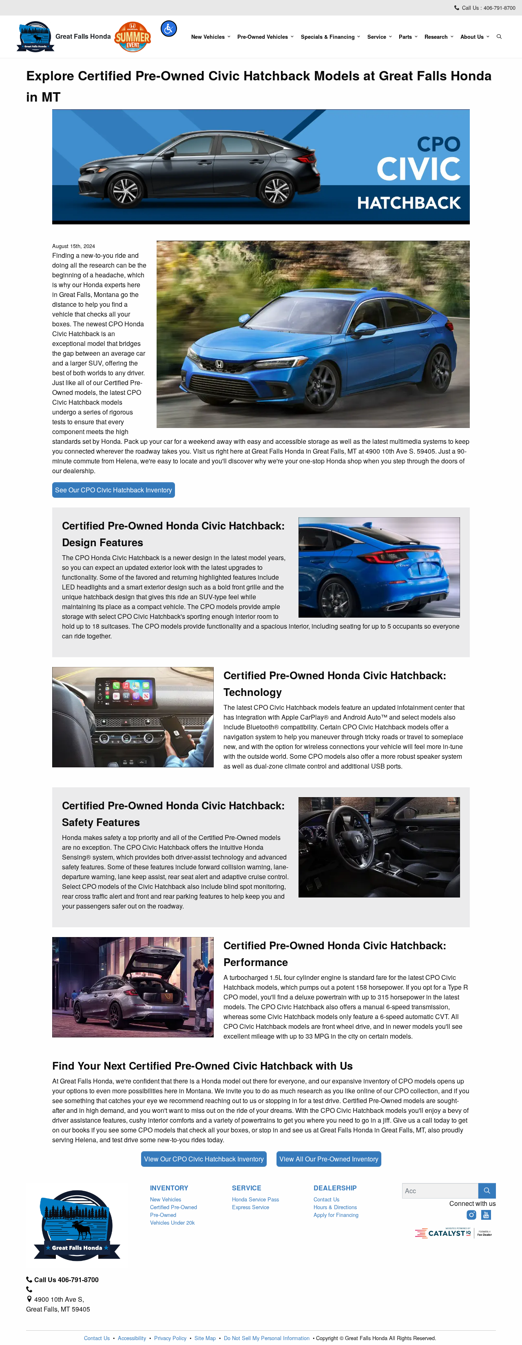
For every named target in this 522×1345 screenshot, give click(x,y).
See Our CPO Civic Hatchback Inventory (113, 489)
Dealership (335, 1188)
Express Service (250, 1207)
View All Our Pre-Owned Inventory (328, 1158)
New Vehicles (165, 1199)
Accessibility (133, 1338)
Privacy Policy (171, 1338)
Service (246, 1188)
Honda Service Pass (255, 1199)
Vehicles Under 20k (172, 1222)
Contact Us (326, 1199)
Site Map (206, 1338)
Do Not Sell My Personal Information (267, 1338)
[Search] (487, 1191)
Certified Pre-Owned (173, 1207)
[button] (169, 28)
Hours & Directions (335, 1207)
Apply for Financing (336, 1215)
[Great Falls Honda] (35, 36)
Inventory (169, 1188)
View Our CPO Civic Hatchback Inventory (204, 1158)
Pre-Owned (163, 1215)
